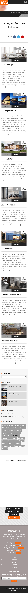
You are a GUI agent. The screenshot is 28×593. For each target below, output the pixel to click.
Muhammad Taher (10, 545)
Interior (4, 438)
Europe (9, 433)
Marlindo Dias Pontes (10, 340)
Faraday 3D (17, 588)
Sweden (4, 446)
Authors (18, 511)
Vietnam (4, 449)
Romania (4, 443)
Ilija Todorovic (7, 248)
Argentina (16, 425)
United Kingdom (19, 446)
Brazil (16, 155)
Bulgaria (22, 428)
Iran (10, 438)
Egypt (3, 433)
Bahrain (4, 428)
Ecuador (17, 430)
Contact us (14, 514)
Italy (14, 438)
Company (10, 430)
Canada (4, 430)
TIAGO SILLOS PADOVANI (9, 417)
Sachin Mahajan (12, 414)
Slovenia (17, 443)
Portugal (10, 441)
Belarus (10, 428)
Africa (3, 425)
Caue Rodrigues (7, 64)
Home (26, 13)
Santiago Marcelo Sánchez (12, 110)
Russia (10, 443)
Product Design (19, 441)
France (3, 435)
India (9, 435)
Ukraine (10, 446)
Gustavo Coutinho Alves (11, 294)
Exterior (16, 433)
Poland (3, 441)
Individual (15, 435)
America (16, 60)
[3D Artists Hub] (4, 3)
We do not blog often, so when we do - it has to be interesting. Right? (14, 575)
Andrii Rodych (10, 550)
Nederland (20, 438)
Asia (23, 425)
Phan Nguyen (10, 543)
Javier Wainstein (8, 204)
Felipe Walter (7, 158)
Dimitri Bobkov (6, 60)
